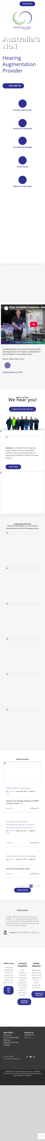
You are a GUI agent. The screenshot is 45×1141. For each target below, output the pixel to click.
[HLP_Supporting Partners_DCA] (22, 568)
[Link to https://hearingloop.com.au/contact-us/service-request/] (22, 180)
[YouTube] (30, 1057)
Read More (9, 808)
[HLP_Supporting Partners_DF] (22, 638)
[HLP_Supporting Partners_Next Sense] (22, 532)
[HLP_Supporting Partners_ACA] (22, 674)
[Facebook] (27, 1057)
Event (8, 793)
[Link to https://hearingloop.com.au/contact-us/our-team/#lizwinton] (22, 141)
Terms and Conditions (11, 1059)
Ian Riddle (11, 791)
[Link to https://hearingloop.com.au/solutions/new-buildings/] (22, 103)
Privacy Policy (8, 1056)
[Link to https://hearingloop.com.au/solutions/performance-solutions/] (22, 123)
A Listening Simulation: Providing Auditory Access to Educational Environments (20, 824)
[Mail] (34, 1057)
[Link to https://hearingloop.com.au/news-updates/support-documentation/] (22, 160)
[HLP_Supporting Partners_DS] (22, 709)
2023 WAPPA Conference (18, 788)
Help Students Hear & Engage (21, 856)
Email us (27, 1037)
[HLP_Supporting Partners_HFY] (22, 603)
